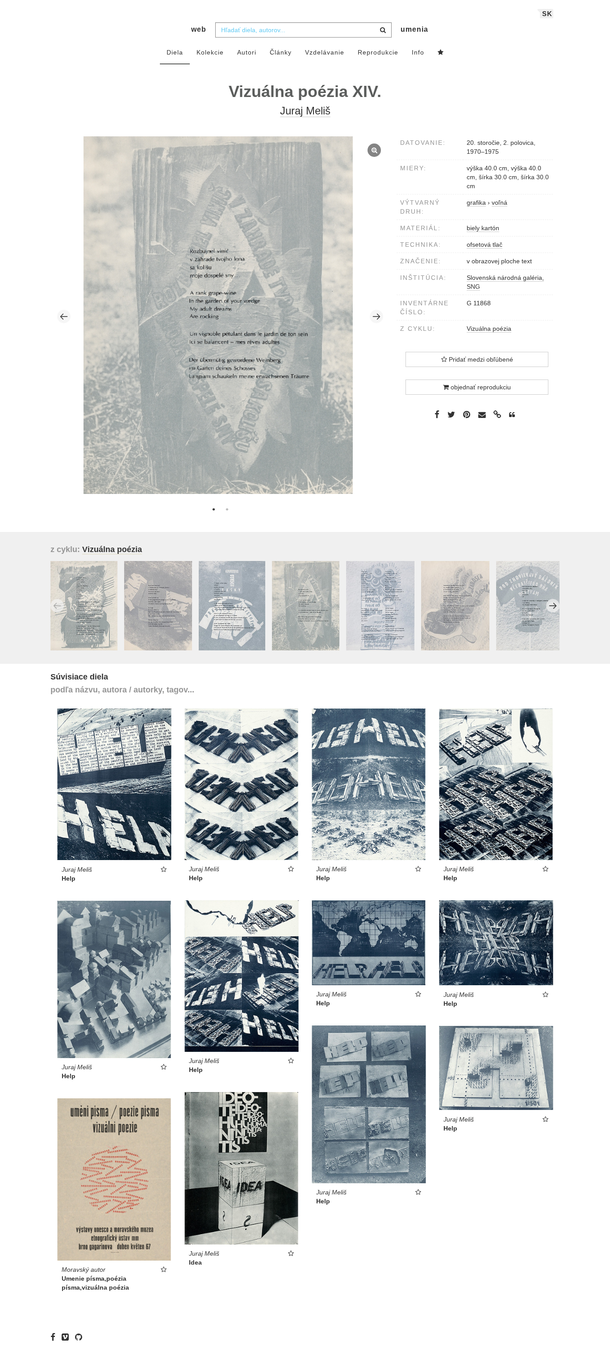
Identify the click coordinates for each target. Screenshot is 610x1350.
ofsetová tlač (484, 244)
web (198, 29)
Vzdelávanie (324, 52)
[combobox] (303, 30)
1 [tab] (213, 509)
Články (281, 52)
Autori (246, 52)
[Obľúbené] (441, 52)
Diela (175, 52)
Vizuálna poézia (489, 328)
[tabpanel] (220, 316)
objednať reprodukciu (480, 387)
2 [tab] (226, 509)
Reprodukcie (378, 52)
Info (418, 52)
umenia (414, 29)
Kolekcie (210, 52)
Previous (64, 316)
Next (376, 316)
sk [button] (547, 13)
